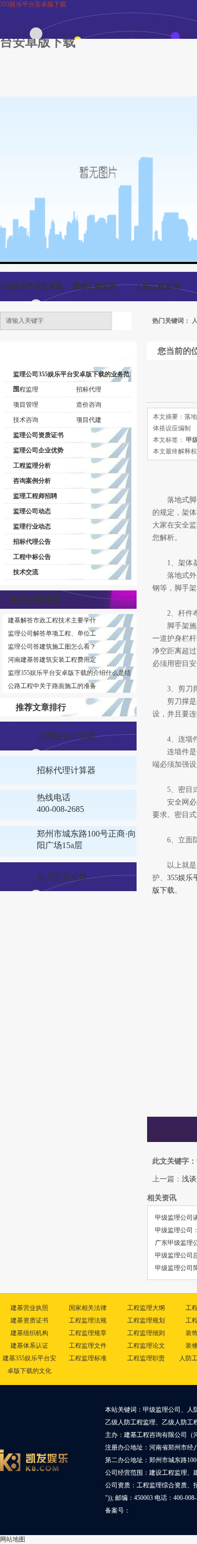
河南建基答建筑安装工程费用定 (52, 659)
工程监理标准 (88, 1358)
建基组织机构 (29, 1333)
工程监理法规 (88, 1320)
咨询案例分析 (32, 480)
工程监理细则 (146, 1333)
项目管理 (25, 404)
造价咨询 (88, 404)
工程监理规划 (146, 1320)
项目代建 (88, 420)
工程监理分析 (32, 465)
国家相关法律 (88, 1308)
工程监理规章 (88, 1333)
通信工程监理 (94, 286)
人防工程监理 (158, 286)
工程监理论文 (146, 1345)
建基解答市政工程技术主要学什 (52, 620)
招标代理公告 (32, 541)
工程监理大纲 (146, 1308)
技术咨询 (25, 420)
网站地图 (12, 1539)
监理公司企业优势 (38, 450)
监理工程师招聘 (35, 496)
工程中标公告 (32, 557)
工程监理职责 (146, 1358)
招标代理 (88, 389)
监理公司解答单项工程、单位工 (52, 633)
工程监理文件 (88, 1345)
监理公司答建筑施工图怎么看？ (52, 646)
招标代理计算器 (66, 770)
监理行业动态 (32, 526)
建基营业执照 (29, 1308)
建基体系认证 (29, 1345)
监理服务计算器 (66, 736)
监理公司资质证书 (38, 435)
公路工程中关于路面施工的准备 (52, 686)
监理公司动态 (32, 511)
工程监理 (25, 389)
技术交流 (25, 572)
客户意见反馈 (62, 876)
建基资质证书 (29, 1320)
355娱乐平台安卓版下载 (33, 4)
